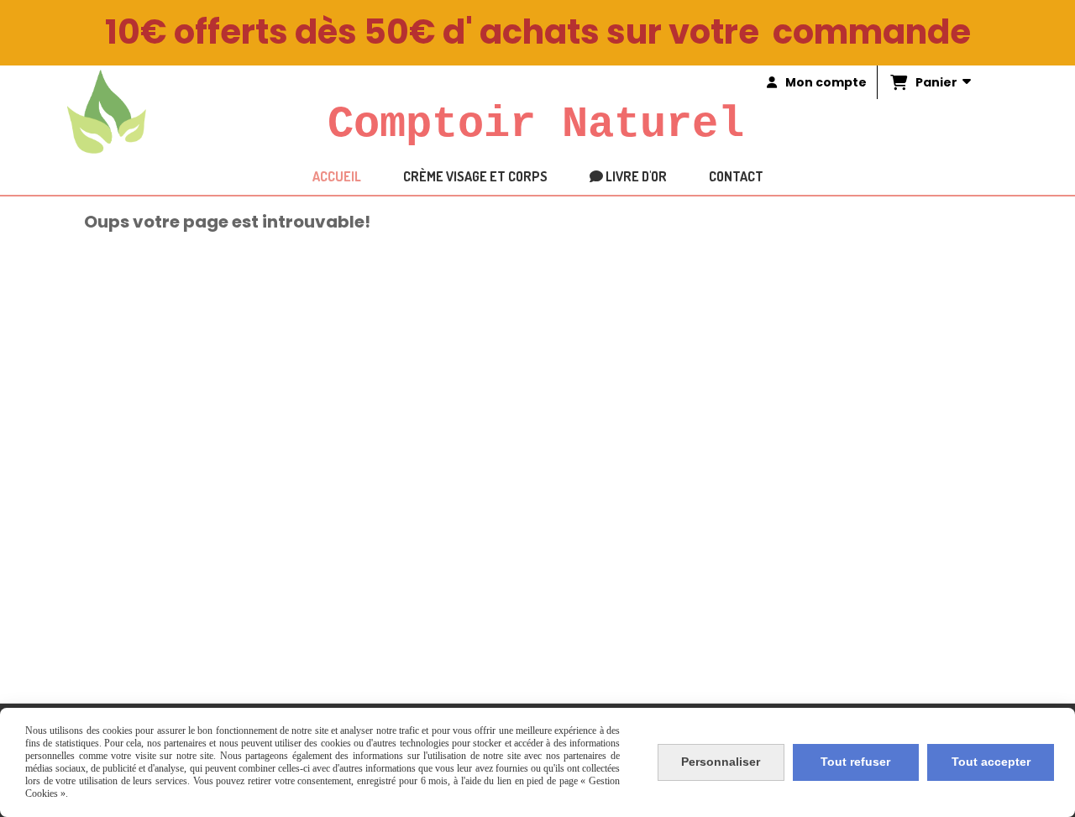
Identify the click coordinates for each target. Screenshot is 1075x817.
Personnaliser (720, 761)
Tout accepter (991, 761)
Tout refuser (855, 761)
